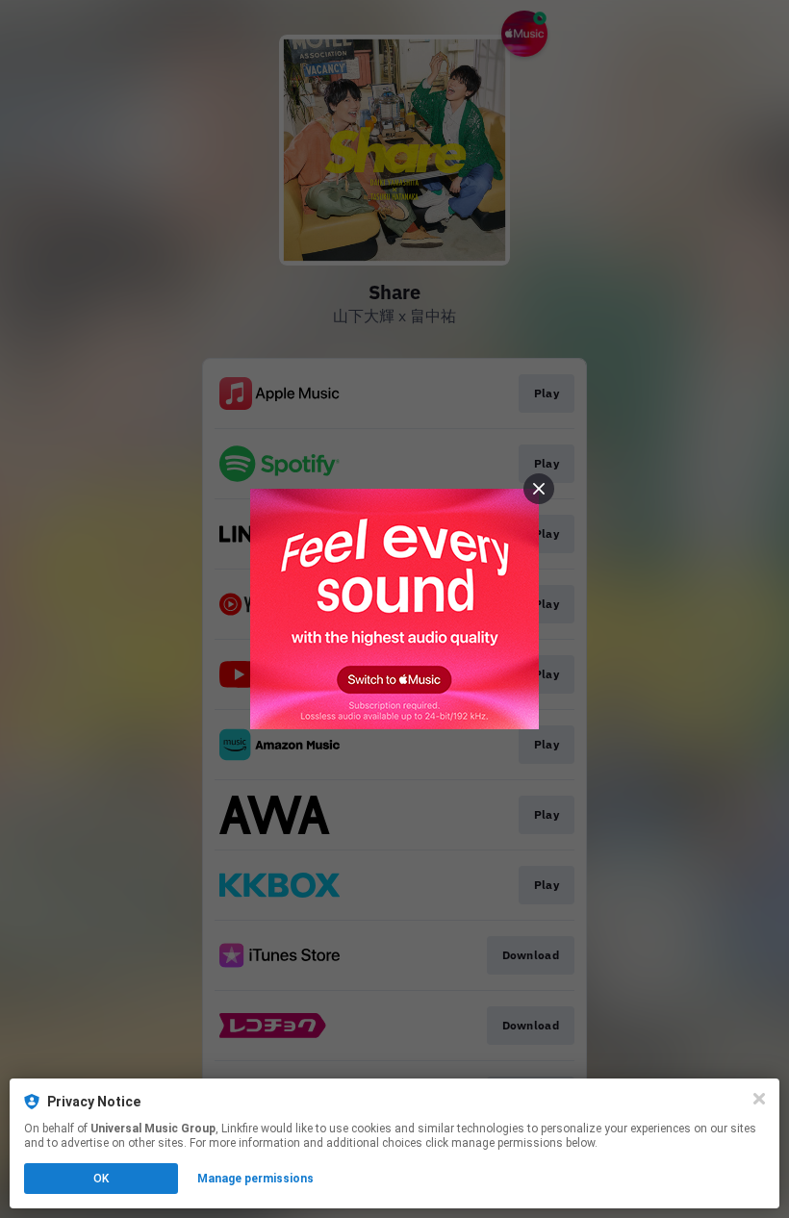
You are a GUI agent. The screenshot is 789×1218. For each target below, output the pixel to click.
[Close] (759, 1098)
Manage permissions (255, 1178)
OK (101, 1178)
